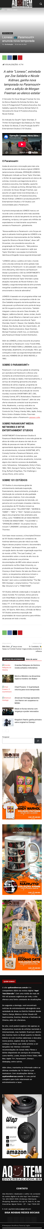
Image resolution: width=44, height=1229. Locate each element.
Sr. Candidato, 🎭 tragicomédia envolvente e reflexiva (32, 649)
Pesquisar (5, 737)
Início (3, 10)
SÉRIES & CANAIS (12, 10)
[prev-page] (3, 730)
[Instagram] (16, 1219)
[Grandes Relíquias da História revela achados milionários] (8, 668)
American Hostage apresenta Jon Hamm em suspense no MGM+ (27, 700)
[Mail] (22, 1219)
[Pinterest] (20, 57)
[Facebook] (9, 57)
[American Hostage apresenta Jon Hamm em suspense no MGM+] (8, 700)
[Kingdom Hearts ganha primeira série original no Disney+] (8, 722)
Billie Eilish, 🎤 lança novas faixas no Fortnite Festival (12, 648)
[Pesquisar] (38, 740)
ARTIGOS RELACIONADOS (13, 659)
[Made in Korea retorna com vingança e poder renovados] (8, 711)
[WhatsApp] (4, 57)
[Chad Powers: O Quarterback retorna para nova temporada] (8, 690)
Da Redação (9, 44)
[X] (15, 57)
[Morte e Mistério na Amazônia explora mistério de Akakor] (8, 679)
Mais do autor (31, 659)
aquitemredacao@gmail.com (19, 1209)
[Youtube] (33, 1219)
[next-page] (7, 730)
